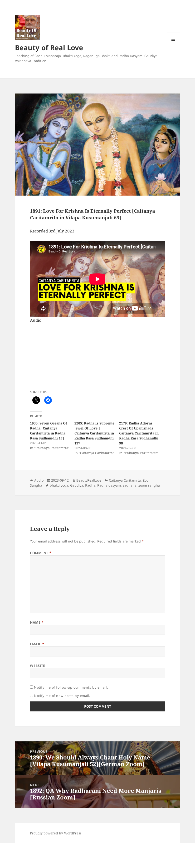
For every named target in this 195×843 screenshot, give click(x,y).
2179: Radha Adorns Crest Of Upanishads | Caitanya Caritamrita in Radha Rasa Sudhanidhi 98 (139, 433)
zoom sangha (149, 485)
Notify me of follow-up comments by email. (71, 687)
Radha (90, 485)
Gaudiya (76, 485)
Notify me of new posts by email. (62, 695)
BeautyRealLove (88, 480)
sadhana (129, 485)
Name (37, 622)
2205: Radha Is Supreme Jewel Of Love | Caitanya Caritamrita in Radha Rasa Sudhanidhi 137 (94, 433)
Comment (40, 553)
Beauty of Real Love (49, 47)
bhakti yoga (59, 485)
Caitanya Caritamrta (125, 480)
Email (37, 644)
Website (37, 665)
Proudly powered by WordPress (55, 833)
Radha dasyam (109, 485)
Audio (39, 480)
